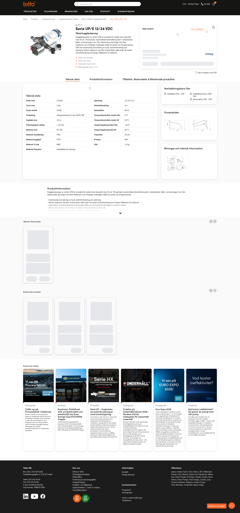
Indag (201, 485)
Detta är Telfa (78, 472)
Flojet (180, 472)
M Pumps (190, 477)
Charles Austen (201, 477)
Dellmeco (189, 482)
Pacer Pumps (183, 479)
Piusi (173, 485)
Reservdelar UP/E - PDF (202, 99)
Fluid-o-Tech (188, 472)
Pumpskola (126, 490)
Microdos (179, 485)
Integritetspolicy (78, 482)
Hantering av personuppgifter (84, 479)
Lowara (203, 479)
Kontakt (125, 472)
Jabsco (174, 472)
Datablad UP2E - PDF (175, 94)
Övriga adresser (128, 474)
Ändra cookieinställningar (132, 498)
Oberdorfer (202, 474)
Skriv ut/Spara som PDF (207, 72)
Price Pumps (194, 479)
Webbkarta (126, 500)
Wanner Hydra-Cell (189, 474)
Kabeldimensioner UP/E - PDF (203, 95)
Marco (196, 472)
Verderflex (188, 485)
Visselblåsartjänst (79, 490)
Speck (195, 485)
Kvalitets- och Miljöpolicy (82, 485)
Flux (179, 474)
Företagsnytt (127, 492)
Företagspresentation (81, 474)
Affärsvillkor (77, 477)
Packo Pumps (199, 482)
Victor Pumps (180, 477)
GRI (200, 472)
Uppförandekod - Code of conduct (86, 487)
